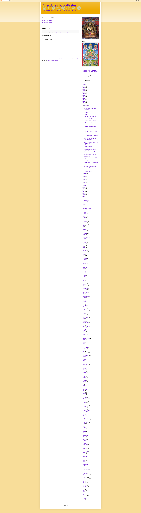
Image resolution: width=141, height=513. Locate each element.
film (83, 280)
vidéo (72, 32)
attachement (85, 221)
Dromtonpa (85, 264)
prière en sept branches (87, 420)
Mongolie (84, 385)
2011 (84, 190)
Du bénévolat (86, 147)
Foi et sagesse (86, 112)
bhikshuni (84, 230)
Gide (84, 293)
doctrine (51, 32)
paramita (84, 402)
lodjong (84, 356)
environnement (85, 271)
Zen (83, 499)
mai (85, 179)
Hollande (84, 306)
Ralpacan (84, 426)
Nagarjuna (85, 389)
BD (83, 226)
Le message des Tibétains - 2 (47, 22)
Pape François (85, 401)
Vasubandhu (85, 486)
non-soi (84, 394)
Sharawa (84, 449)
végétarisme (85, 487)
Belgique (84, 229)
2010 (84, 191)
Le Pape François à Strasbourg (89, 122)
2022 (84, 90)
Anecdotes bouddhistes (59, 5)
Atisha (84, 220)
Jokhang (84, 327)
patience (84, 406)
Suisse (84, 460)
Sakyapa (84, 436)
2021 (84, 92)
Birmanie (84, 234)
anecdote (84, 212)
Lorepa (84, 359)
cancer (84, 239)
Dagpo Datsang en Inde (88, 136)
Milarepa (84, 382)
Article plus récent (46, 58)
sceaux (84, 440)
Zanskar (84, 498)
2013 (84, 187)
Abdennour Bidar (86, 201)
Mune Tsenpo (85, 388)
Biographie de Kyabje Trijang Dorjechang (90, 71)
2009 (84, 193)
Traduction (85, 477)
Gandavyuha (85, 285)
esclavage (85, 272)
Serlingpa (84, 445)
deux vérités (85, 259)
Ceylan (84, 247)
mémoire (84, 380)
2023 (84, 89)
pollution (84, 414)
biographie (85, 233)
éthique (84, 275)
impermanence (85, 310)
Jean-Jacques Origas (86, 326)
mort (84, 386)
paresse (84, 403)
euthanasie (85, 277)
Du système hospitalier (88, 146)
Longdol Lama (85, 357)
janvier (85, 185)
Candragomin (85, 241)
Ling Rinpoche (58, 32)
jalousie (84, 321)
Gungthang (85, 301)
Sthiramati (85, 456)
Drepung (84, 263)
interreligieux (85, 317)
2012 (84, 188)
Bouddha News (85, 237)
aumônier (84, 222)
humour (84, 309)
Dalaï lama (47, 32)
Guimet (84, 300)
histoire (54, 32)
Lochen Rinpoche (86, 355)
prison (84, 423)
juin (85, 177)
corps (84, 254)
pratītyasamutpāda (86, 419)
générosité (85, 289)
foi (83, 281)
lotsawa (84, 363)
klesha (84, 339)
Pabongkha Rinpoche (87, 398)
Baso (84, 225)
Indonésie (84, 314)
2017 (84, 98)
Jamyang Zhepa (86, 322)
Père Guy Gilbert (86, 410)
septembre (86, 174)
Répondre (47, 41)
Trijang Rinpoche (68, 32)
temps (84, 470)
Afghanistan (85, 205)
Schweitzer (85, 441)
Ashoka (84, 218)
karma (84, 336)
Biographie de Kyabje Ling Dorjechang (89, 70)
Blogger (75, 505)
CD (83, 246)
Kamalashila (85, 335)
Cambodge (85, 238)
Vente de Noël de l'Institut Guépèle (90, 154)
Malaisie (84, 369)
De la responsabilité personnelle (89, 151)
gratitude (84, 297)
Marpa (84, 376)
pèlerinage (85, 407)
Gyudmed (84, 302)
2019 (84, 95)
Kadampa (84, 330)
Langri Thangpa (86, 344)
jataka (84, 325)
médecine (84, 377)
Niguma (84, 393)
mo (83, 384)
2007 (84, 196)
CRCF (84, 255)
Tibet (64, 32)
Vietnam (84, 493)
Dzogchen (85, 267)
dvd (83, 266)
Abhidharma (85, 203)
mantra (84, 373)
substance (85, 457)
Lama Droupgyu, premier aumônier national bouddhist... (90, 139)
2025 (84, 86)
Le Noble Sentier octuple (88, 140)
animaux (84, 213)
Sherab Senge (85, 451)
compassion (85, 251)
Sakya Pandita (85, 435)
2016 (84, 99)
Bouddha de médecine (87, 235)
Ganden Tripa (85, 288)
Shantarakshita (85, 447)
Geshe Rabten (85, 292)
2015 (84, 101)
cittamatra (85, 250)
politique (84, 413)
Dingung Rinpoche (86, 260)
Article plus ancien (75, 58)
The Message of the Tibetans (89, 118)
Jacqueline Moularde (86, 319)
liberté (84, 351)
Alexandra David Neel (87, 208)
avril (85, 180)
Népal (84, 392)
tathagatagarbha (86, 469)
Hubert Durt (85, 308)
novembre (86, 105)
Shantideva (85, 448)
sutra (84, 461)
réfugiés (84, 427)
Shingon (84, 452)
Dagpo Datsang (86, 256)
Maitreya (84, 368)
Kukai (84, 340)
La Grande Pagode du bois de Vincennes (91, 144)
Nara (84, 390)
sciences (84, 443)
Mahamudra (85, 367)
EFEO (84, 268)
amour (84, 209)
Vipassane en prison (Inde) (88, 171)
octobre (85, 173)
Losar (84, 361)
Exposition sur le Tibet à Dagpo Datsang (91, 135)
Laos (84, 346)
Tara (84, 466)
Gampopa (85, 284)
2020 (84, 93)
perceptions (85, 409)
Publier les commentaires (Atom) (53, 60)
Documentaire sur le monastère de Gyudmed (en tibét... (90, 117)
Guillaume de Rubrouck (87, 298)
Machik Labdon (85, 364)
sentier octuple (85, 444)
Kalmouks (84, 334)
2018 (84, 96)
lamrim (84, 343)
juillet (85, 176)
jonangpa (84, 329)
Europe (84, 276)
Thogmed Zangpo (86, 474)
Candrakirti (85, 242)
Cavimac (84, 245)
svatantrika (85, 462)
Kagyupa (84, 331)
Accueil (60, 58)
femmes (84, 279)
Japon (84, 323)
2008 (84, 194)
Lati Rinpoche (85, 347)
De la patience (86, 106)
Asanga (84, 217)
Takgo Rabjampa (86, 464)
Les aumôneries (87, 110)
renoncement (85, 430)
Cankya (84, 243)
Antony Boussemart (86, 214)
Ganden (84, 287)
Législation (85, 348)
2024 (84, 87)
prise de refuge (85, 422)
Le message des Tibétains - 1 (47, 20)
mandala (84, 371)
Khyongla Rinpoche (86, 338)
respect (84, 431)
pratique (61, 32)
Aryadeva (84, 216)
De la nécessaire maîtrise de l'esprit (90, 133)
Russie (84, 432)
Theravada (85, 473)
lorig (84, 360)
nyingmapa (85, 397)
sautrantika (85, 439)
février (85, 183)
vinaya (84, 494)
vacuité (84, 483)
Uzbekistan (85, 482)
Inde (84, 313)
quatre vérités (85, 424)
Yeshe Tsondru (85, 497)
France (84, 283)
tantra (84, 465)
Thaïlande (85, 472)
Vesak (84, 489)
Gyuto (84, 304)
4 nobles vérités (86, 200)
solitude (84, 453)
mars (85, 182)
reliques (84, 428)
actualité (84, 204)
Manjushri (84, 372)
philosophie (85, 411)
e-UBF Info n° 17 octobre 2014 (89, 153)
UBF (84, 481)
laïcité (84, 342)
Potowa (84, 415)
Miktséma (84, 381)
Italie (84, 318)
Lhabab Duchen (87, 156)
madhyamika (85, 365)
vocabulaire (85, 495)
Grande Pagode (86, 296)
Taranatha (85, 468)
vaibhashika (85, 485)
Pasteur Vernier (85, 405)
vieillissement (85, 491)
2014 (84, 102)
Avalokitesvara (85, 224)
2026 (84, 84)
